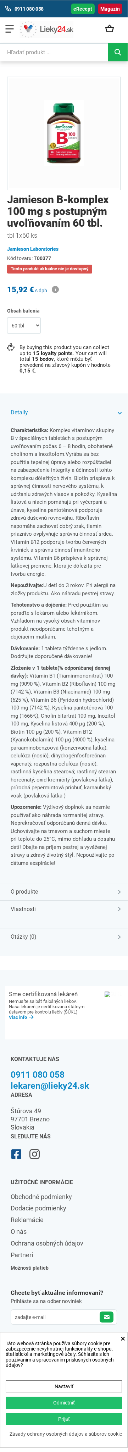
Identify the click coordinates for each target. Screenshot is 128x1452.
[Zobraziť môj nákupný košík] (112, 29)
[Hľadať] (118, 52)
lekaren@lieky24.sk (50, 1086)
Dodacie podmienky (38, 1208)
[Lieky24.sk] (46, 29)
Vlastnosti (23, 909)
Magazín (110, 9)
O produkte (24, 891)
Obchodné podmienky (41, 1196)
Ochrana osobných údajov (47, 1243)
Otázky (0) (24, 936)
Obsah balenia (24, 311)
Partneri (22, 1255)
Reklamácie (27, 1220)
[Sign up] (106, 1317)
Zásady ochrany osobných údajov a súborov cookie (66, 1434)
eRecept (82, 9)
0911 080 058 (38, 1075)
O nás (19, 1231)
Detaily (19, 412)
